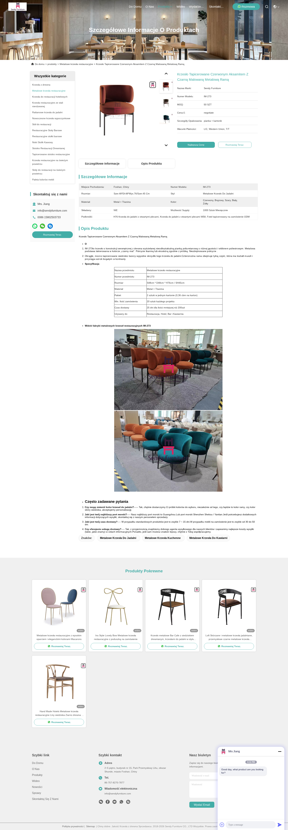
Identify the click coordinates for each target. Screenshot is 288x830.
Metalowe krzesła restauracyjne (76, 64)
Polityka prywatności (73, 826)
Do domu (135, 6)
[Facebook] (107, 802)
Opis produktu (151, 163)
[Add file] (222, 824)
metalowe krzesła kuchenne (163, 538)
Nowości (37, 787)
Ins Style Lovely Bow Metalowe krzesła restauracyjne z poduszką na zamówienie (116, 637)
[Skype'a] (50, 226)
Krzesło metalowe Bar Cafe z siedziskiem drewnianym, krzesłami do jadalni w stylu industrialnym (172, 637)
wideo (180, 6)
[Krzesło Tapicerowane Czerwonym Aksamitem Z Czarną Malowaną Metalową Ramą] (117, 110)
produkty (164, 6)
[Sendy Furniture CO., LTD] (17, 6)
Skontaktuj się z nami (217, 6)
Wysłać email (202, 804)
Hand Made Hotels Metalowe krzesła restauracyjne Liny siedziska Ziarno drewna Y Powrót (59, 713)
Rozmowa (248, 6)
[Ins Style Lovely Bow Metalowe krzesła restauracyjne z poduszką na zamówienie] (116, 606)
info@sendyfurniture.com (52, 210)
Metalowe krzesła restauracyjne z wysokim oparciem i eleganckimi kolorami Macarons (59, 637)
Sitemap (90, 826)
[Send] (279, 824)
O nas (150, 6)
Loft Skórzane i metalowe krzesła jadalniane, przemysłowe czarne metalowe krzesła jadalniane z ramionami (229, 637)
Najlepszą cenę (196, 145)
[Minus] (280, 751)
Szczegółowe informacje (102, 163)
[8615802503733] (121, 802)
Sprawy (36, 793)
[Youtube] (114, 802)
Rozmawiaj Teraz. (52, 234)
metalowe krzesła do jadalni (118, 538)
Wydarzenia (197, 6)
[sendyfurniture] (128, 802)
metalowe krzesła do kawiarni (208, 538)
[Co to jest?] (35, 226)
